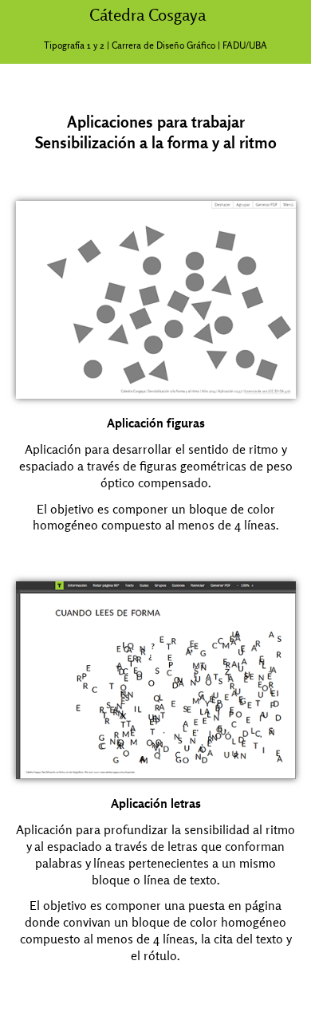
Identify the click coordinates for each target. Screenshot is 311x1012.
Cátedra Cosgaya (147, 14)
